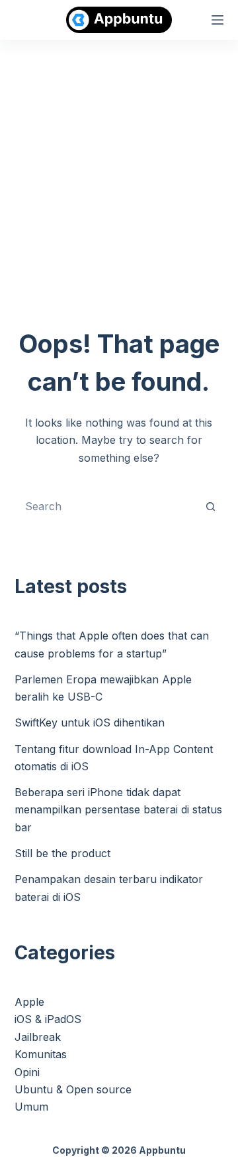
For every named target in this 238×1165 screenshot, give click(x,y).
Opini (27, 1072)
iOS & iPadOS (48, 1019)
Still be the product (62, 853)
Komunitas (41, 1054)
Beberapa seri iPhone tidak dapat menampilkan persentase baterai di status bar (118, 810)
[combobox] (106, 506)
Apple (29, 1001)
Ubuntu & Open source (73, 1089)
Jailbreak (38, 1037)
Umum (31, 1106)
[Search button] (210, 506)
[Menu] (217, 20)
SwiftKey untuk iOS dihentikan (90, 722)
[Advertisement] (119, 165)
